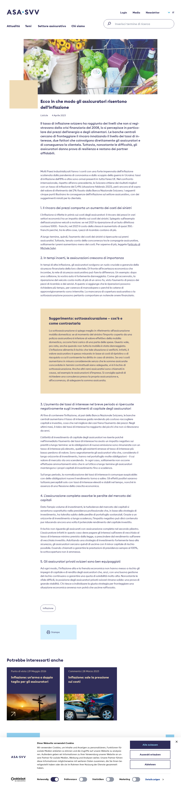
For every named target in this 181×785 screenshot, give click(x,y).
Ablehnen (150, 764)
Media (136, 12)
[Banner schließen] (177, 742)
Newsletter (153, 12)
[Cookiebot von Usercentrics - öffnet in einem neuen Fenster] (18, 779)
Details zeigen (152, 779)
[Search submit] (110, 23)
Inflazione (48, 608)
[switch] (83, 779)
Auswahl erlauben (150, 754)
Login (123, 12)
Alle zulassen (150, 744)
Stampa (55, 632)
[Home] (28, 12)
